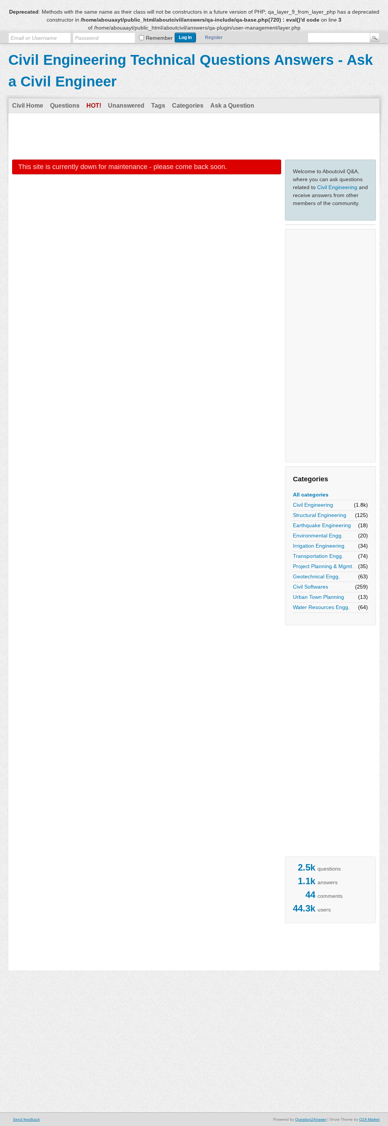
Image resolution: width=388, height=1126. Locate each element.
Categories (187, 105)
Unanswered (126, 105)
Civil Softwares (310, 587)
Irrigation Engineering (318, 546)
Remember (159, 38)
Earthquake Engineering (322, 525)
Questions (65, 105)
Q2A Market (369, 1119)
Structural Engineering (319, 515)
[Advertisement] (194, 136)
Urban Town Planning (318, 597)
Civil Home (27, 105)
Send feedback (26, 1119)
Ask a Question (232, 105)
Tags (158, 105)
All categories (311, 495)
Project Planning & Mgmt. (323, 566)
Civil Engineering (337, 187)
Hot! (93, 105)
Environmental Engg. (318, 535)
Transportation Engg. (318, 556)
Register (213, 37)
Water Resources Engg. (321, 607)
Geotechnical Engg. (316, 576)
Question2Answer (310, 1119)
